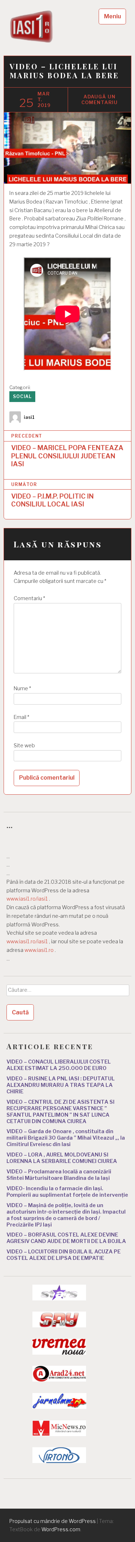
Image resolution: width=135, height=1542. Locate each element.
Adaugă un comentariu (99, 99)
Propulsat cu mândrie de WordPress (52, 1521)
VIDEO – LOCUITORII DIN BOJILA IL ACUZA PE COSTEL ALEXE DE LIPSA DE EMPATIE (63, 1254)
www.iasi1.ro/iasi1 (27, 899)
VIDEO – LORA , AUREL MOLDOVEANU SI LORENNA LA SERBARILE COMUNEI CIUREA (61, 1157)
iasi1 (29, 417)
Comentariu (29, 598)
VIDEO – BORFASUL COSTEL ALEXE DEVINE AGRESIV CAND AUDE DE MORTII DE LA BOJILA (66, 1238)
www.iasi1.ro (39, 950)
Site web (24, 745)
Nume (22, 688)
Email (21, 717)
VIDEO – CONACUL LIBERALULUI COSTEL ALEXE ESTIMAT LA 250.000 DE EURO (58, 1065)
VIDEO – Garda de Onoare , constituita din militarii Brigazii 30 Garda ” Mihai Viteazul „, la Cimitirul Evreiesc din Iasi (65, 1138)
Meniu (112, 16)
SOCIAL (22, 396)
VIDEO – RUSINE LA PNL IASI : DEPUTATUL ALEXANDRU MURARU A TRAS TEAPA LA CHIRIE (60, 1085)
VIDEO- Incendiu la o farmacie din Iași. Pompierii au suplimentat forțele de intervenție (67, 1191)
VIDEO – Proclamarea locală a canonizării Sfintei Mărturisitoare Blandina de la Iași (58, 1174)
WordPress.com (60, 1529)
